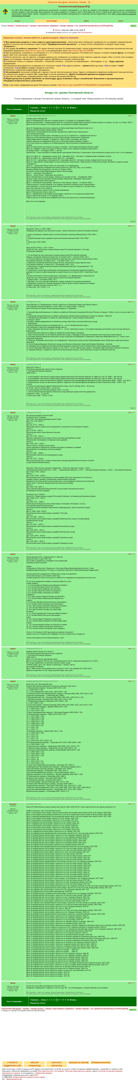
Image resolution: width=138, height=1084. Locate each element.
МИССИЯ (34, 1063)
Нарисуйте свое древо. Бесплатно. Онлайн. (67, 2)
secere (42, 111)
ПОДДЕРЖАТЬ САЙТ (12, 1066)
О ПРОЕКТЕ (12, 1063)
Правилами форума (44, 1073)
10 (68, 108)
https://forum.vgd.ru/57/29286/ (81, 51)
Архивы (10, 26)
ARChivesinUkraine (84, 33)
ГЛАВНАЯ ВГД (34, 1066)
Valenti (12, 116)
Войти (86, 21)
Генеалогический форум (11, 1009)
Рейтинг (58, 30)
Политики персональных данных (78, 1071)
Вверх (130, 115)
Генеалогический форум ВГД (74, 6)
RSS (36, 1075)
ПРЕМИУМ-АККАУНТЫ (100, 1063)
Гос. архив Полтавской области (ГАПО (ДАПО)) (94, 26)
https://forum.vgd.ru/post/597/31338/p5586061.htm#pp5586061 (85, 85)
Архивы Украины (67, 26)
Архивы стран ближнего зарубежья (44, 26)
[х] (89, 2)
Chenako (12, 804)
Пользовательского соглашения (51, 1071)
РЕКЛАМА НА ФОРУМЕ (79, 1063)
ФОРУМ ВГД (56, 1066)
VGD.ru (17, 21)
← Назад (42, 108)
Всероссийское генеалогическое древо (29, 1077)
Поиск (120, 21)
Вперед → (74, 108)
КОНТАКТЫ (56, 1063)
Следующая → (18, 109)
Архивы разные (21, 26)
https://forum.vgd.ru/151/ (35, 51)
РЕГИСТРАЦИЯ (52, 21)
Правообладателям (14, 1079)
